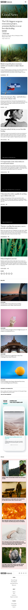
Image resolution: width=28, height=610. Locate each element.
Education (14, 585)
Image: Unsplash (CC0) (6, 38)
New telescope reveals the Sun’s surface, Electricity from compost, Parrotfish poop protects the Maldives (13, 521)
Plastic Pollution (14, 581)
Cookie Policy (14, 605)
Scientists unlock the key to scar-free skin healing (13, 130)
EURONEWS (3, 75)
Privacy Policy (14, 603)
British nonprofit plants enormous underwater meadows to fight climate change (12, 66)
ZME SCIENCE (4, 139)
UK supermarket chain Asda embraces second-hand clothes (12, 162)
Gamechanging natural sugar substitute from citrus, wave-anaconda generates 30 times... (13, 382)
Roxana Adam (6, 33)
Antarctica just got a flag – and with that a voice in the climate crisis (13, 98)
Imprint (14, 607)
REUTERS (3, 204)
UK (10, 36)
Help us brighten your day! (9, 258)
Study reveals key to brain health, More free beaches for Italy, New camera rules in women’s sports (13, 499)
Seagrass (18, 35)
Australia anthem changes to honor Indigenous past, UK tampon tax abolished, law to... (14, 330)
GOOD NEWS (3, 268)
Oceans (9, 35)
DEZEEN (2, 107)
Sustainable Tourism (14, 583)
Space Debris (5, 36)
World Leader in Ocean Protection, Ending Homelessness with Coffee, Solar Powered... (11, 304)
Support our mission (14, 596)
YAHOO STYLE (4, 172)
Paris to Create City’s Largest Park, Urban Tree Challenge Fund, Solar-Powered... (11, 356)
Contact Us (14, 595)
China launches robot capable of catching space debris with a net (14, 195)
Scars (14, 35)
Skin (22, 35)
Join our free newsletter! (6, 394)
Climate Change (14, 580)
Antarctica (5, 35)
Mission (14, 591)
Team (14, 593)
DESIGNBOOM (4, 236)
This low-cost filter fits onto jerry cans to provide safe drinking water (13, 227)
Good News (4, 30)
